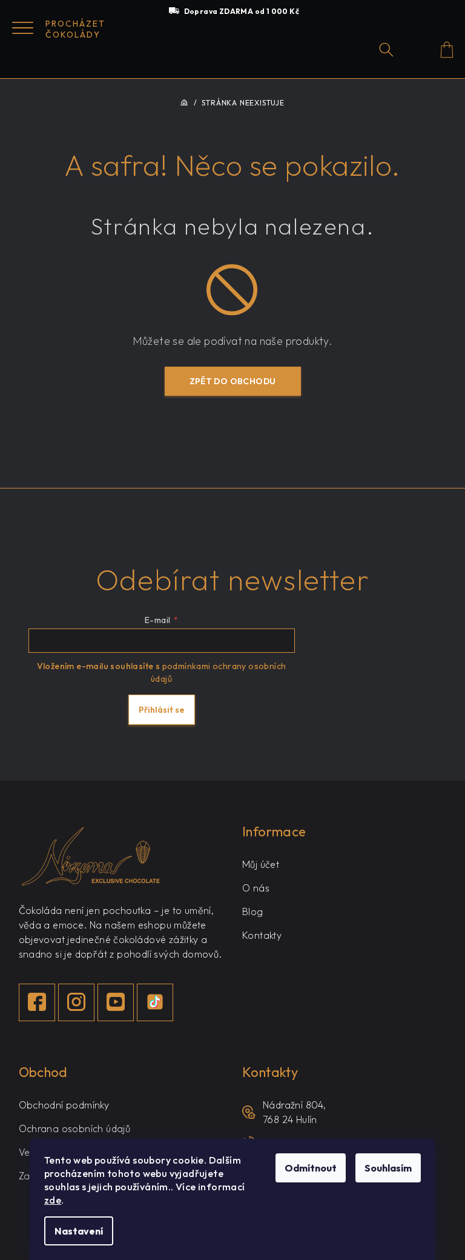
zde (52, 1200)
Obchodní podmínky (64, 1105)
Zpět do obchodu (233, 381)
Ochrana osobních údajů (75, 1128)
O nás (255, 888)
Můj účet (260, 864)
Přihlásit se (162, 709)
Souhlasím (388, 1168)
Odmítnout (311, 1168)
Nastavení (78, 1231)
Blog (252, 911)
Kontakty (262, 935)
